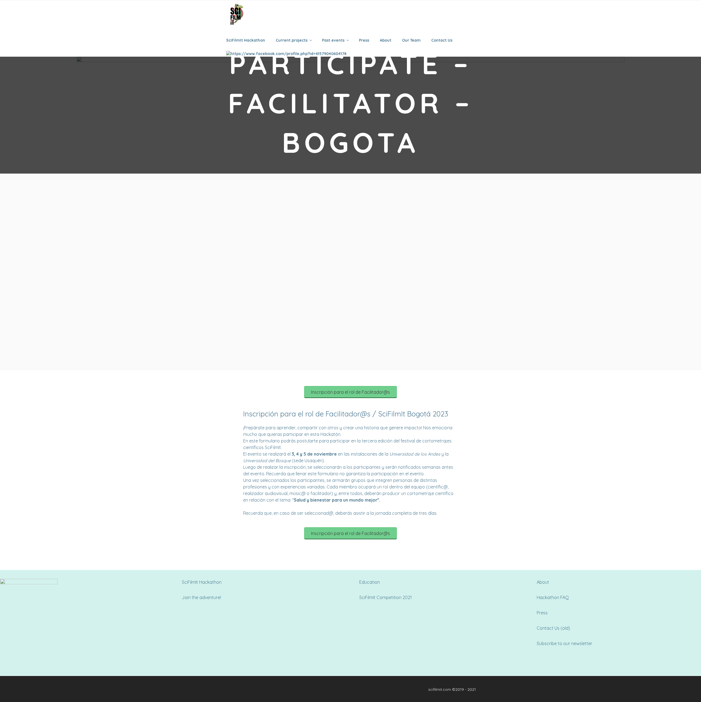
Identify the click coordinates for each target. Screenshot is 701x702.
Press (364, 40)
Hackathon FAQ (553, 597)
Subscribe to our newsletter (564, 643)
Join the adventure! (201, 597)
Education (369, 582)
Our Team (411, 40)
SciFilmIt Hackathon (245, 40)
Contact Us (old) (553, 628)
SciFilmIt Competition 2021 (385, 597)
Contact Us (441, 40)
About (385, 40)
